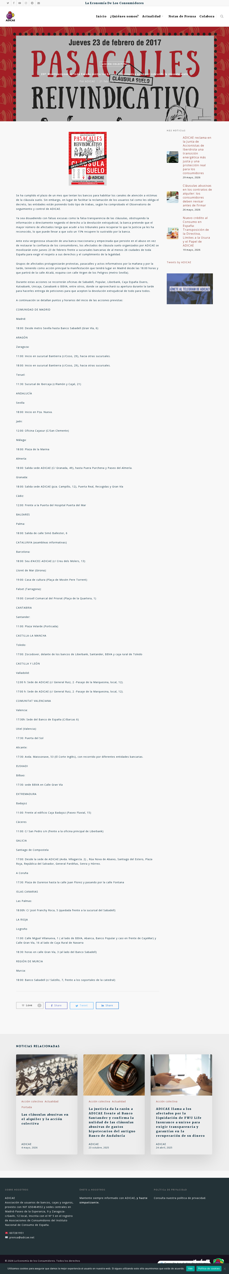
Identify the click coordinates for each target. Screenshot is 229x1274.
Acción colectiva (114, 64)
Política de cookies (209, 1268)
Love (33, 1005)
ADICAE (90, 81)
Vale (190, 1268)
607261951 (16, 1233)
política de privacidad (191, 1198)
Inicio (101, 16)
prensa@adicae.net (22, 1237)
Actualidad (151, 16)
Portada (26, 1107)
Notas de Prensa (182, 16)
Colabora (206, 16)
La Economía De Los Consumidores (114, 3)
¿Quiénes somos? (124, 16)
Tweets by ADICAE (179, 262)
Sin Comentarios (137, 81)
